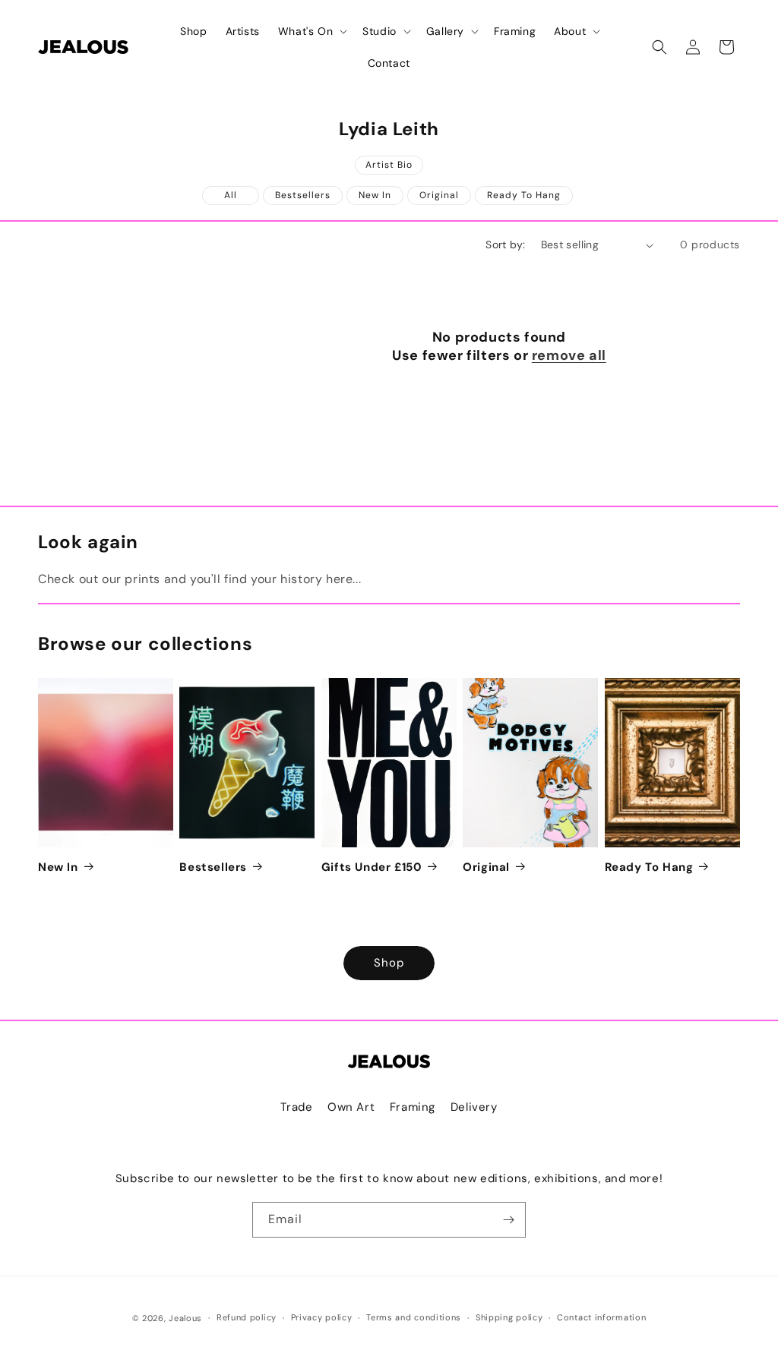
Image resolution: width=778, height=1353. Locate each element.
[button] (311, 31)
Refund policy (247, 1317)
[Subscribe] (508, 1220)
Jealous (185, 1318)
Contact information (601, 1317)
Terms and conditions (413, 1317)
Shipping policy (509, 1317)
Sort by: (505, 244)
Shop (389, 962)
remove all (569, 355)
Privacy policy (322, 1317)
